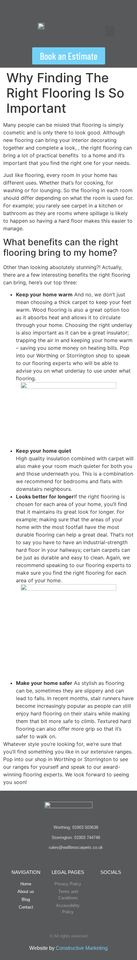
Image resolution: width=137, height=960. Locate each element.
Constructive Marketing (82, 948)
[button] (109, 31)
